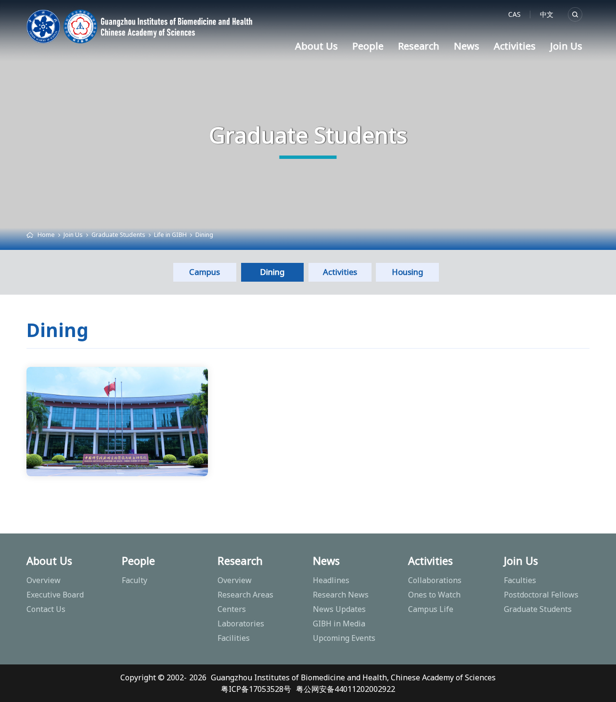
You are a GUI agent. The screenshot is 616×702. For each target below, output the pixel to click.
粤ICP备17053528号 (256, 689)
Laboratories (241, 623)
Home (46, 235)
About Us (316, 45)
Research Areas (245, 594)
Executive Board (55, 594)
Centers (232, 609)
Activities (515, 45)
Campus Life (430, 609)
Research (418, 45)
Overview (43, 580)
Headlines (331, 580)
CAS (514, 14)
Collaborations (435, 580)
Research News (341, 594)
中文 (546, 14)
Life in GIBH (170, 235)
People (368, 45)
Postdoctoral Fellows (541, 594)
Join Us (566, 45)
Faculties (520, 580)
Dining (204, 235)
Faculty (134, 580)
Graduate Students (118, 235)
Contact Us (45, 609)
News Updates (339, 609)
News (466, 45)
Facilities (234, 638)
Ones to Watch (434, 594)
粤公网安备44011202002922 (345, 689)
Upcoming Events (344, 638)
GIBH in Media (339, 623)
